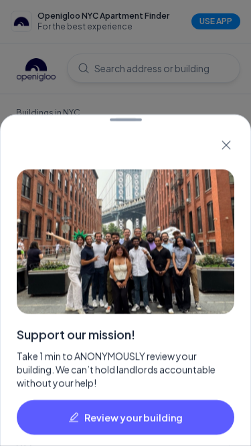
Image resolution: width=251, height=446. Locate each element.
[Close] (226, 145)
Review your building (133, 417)
